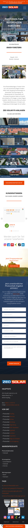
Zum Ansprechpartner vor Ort (14, 183)
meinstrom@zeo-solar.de (12, 405)
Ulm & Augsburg (14, 441)
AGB (23, 522)
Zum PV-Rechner (14, 266)
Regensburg (13, 425)
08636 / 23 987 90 (10, 403)
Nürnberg (12, 422)
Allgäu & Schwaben (15, 438)
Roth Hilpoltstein (14, 427)
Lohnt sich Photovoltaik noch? (11, 485)
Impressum (6, 522)
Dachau (12, 419)
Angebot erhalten (14, 363)
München (12, 416)
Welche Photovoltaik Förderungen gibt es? (14, 496)
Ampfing (12, 414)
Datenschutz (16, 522)
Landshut (12, 433)
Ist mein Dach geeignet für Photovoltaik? (13, 488)
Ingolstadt (12, 430)
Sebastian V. (13, 225)
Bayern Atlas (16, 294)
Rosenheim (13, 436)
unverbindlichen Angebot (15, 2)
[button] (2, 525)
